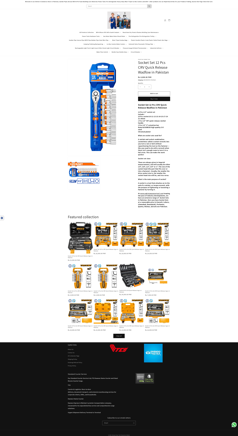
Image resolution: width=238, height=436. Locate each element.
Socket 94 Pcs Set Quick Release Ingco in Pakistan (130, 291)
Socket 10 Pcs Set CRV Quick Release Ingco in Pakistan (157, 291)
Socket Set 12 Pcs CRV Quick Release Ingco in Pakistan (80, 291)
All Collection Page (73, 356)
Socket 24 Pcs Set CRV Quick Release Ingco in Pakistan (80, 326)
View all (119, 336)
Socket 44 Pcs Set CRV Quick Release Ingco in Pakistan (131, 250)
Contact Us (71, 352)
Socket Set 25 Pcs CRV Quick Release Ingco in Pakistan (106, 250)
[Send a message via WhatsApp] (234, 425)
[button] (108, 32)
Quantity (140, 83)
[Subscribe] (134, 423)
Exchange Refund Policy (75, 362)
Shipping (140, 80)
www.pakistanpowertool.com (151, 193)
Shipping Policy (72, 359)
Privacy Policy (72, 366)
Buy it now (154, 99)
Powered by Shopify (125, 435)
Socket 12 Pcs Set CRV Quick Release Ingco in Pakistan (106, 291)
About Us (70, 349)
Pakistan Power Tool (116, 435)
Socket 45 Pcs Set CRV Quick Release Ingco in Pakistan (80, 256)
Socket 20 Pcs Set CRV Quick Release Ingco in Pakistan (106, 326)
